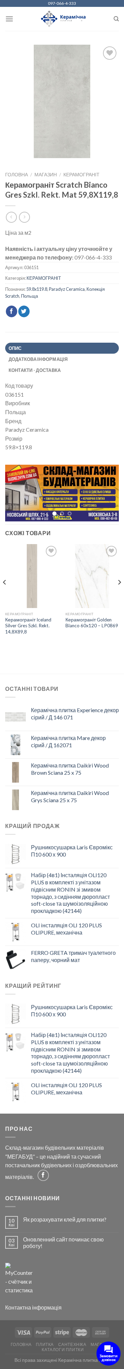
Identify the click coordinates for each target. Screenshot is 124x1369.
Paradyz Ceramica (67, 289)
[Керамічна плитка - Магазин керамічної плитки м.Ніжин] (62, 19)
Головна (16, 174)
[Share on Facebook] (11, 311)
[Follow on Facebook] (43, 1175)
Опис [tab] (15, 348)
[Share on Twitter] (24, 311)
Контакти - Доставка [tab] (35, 370)
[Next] (119, 596)
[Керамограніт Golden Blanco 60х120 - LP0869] (92, 576)
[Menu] (9, 18)
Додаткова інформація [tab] (38, 359)
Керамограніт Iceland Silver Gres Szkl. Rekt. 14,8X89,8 (28, 626)
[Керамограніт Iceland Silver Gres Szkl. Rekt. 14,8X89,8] (32, 576)
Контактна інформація (33, 1307)
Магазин (45, 174)
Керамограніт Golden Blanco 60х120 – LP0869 (91, 623)
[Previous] (4, 596)
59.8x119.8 (36, 289)
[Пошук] (116, 18)
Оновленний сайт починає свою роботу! (63, 1242)
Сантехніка (72, 1344)
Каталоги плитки (63, 1350)
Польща (29, 296)
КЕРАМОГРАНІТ (81, 174)
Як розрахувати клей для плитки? (64, 1219)
